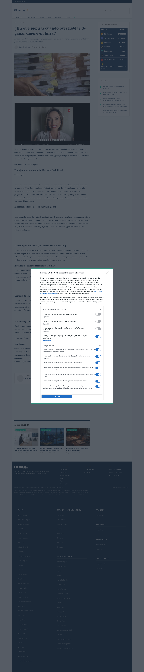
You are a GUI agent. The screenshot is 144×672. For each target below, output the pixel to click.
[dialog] (72, 336)
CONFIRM (57, 396)
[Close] (108, 273)
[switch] (98, 314)
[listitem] (72, 309)
